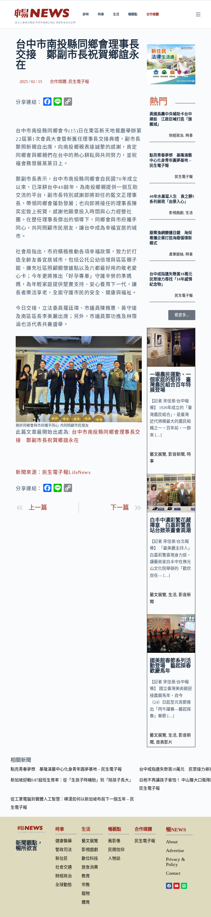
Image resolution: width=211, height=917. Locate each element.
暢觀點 (132, 14)
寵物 (86, 893)
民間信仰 (116, 849)
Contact (173, 873)
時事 (101, 14)
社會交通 (63, 867)
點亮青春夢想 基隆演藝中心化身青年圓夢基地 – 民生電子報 (171, 160)
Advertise (175, 850)
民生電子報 (78, 81)
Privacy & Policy (175, 862)
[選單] (198, 14)
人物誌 (114, 858)
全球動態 (63, 884)
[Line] (184, 886)
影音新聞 (176, 454)
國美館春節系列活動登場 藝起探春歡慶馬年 (170, 666)
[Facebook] (169, 886)
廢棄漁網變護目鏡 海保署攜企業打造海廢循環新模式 (171, 238)
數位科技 (90, 858)
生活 (116, 14)
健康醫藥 (63, 841)
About (172, 841)
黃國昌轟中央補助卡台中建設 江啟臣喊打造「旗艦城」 (171, 119)
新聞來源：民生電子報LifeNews (53, 472)
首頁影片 (164, 742)
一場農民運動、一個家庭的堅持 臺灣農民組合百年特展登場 (170, 382)
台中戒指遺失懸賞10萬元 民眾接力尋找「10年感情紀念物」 (173, 279)
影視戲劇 (176, 213)
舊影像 (114, 841)
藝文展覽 (158, 454)
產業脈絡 (176, 254)
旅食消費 (90, 867)
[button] (181, 315)
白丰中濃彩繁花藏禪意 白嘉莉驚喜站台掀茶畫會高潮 (170, 525)
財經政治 (176, 135)
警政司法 (63, 849)
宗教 (86, 884)
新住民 (61, 858)
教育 (86, 876)
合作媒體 (152, 14)
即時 (86, 14)
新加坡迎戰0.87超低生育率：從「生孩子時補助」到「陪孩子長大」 (72, 780)
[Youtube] (176, 886)
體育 (86, 902)
